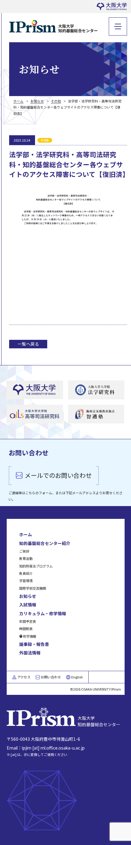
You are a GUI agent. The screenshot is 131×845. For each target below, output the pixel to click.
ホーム (25, 534)
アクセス (23, 676)
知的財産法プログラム (36, 566)
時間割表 (26, 628)
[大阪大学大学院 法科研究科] (96, 390)
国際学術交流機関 (32, 588)
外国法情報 (30, 653)
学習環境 (26, 580)
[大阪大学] (34, 390)
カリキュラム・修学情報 (42, 613)
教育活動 (26, 558)
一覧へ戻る (28, 344)
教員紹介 (26, 573)
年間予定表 (27, 621)
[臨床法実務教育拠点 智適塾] (96, 414)
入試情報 (27, 605)
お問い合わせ (51, 676)
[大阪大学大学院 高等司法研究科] (34, 414)
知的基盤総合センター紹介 (44, 543)
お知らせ (27, 596)
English (77, 676)
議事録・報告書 (34, 644)
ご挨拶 (24, 551)
